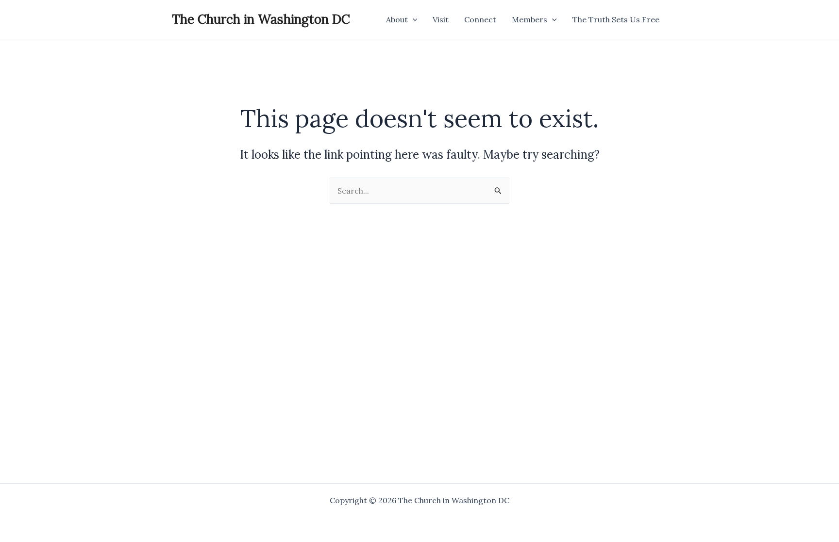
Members (529, 19)
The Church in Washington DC (261, 19)
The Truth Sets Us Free (615, 19)
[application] (413, 19)
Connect (480, 19)
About (397, 19)
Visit (441, 19)
